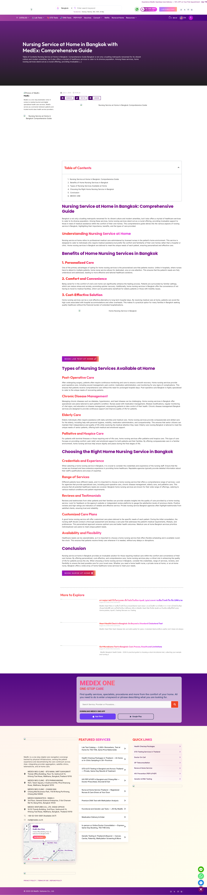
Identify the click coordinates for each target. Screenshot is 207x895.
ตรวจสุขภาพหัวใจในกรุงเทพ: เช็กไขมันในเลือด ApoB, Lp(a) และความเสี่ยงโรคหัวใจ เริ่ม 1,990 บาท (141, 600)
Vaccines (87, 18)
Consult (96, 18)
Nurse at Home (118, 18)
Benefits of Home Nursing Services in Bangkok (89, 182)
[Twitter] (184, 9)
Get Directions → (39, 837)
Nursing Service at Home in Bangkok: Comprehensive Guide (94, 179)
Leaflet (55, 860)
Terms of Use (43, 881)
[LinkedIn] (192, 9)
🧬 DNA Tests (65, 18)
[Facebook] (181, 9)
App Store (99, 716)
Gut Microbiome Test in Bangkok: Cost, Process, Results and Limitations (130, 646)
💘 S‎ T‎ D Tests (52, 18)
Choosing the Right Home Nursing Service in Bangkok (92, 189)
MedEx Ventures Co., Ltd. (44, 891)
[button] (67, 98)
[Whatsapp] (201, 876)
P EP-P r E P (78, 18)
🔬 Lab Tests (37, 18)
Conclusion (74, 192)
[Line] (201, 869)
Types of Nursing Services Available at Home (88, 186)
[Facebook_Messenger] (201, 883)
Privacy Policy (30, 881)
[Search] (174, 704)
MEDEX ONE (75, 196)
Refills (107, 18)
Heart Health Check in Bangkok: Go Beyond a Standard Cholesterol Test (131, 623)
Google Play (137, 716)
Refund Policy (56, 881)
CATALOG (23, 18)
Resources (130, 18)
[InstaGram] (188, 9)
